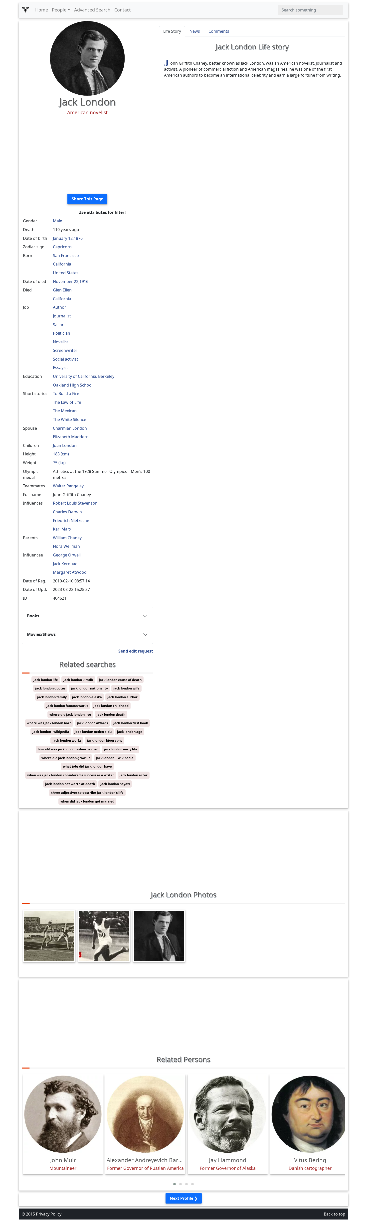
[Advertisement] (87, 155)
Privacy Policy (48, 1214)
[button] (175, 1184)
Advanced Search (92, 10)
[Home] (25, 10)
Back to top (334, 1214)
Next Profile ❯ (183, 1198)
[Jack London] (87, 58)
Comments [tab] (218, 31)
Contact (122, 10)
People (59, 10)
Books (33, 616)
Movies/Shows (41, 634)
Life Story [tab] (172, 31)
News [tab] (194, 31)
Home (41, 10)
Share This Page (87, 199)
